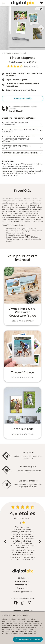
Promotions (21, 581)
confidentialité (30, 634)
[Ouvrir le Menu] (3, 3)
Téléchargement (21, 591)
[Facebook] (15, 603)
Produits (21, 578)
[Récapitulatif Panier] (41, 3)
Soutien (21, 588)
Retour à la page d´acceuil (15, 53)
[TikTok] (22, 603)
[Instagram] (29, 603)
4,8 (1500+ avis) (31, 66)
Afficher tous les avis (22, 518)
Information (21, 585)
